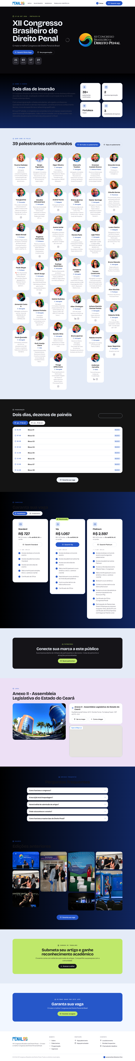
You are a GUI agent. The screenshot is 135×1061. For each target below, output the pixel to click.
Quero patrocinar (68, 661)
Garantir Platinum (106, 544)
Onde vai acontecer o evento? (40, 811)
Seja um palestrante (113, 145)
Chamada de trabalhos (109, 1046)
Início (30, 3)
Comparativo (36, 513)
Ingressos (48, 3)
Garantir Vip (68, 544)
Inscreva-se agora (68, 1014)
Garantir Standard (31, 544)
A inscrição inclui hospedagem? (41, 797)
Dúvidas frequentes (108, 1043)
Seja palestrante (82, 1040)
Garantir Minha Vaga (24, 52)
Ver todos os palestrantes (89, 145)
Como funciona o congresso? (40, 790)
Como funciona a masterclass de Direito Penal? (47, 818)
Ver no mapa (80, 719)
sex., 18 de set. (38, 423)
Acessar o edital (68, 966)
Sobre (53, 1040)
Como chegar (98, 719)
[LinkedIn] (75, 319)
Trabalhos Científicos (61, 3)
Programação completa (111, 416)
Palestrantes (38, 3)
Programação (55, 1046)
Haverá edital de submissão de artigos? (44, 804)
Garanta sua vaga (68, 480)
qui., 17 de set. (21, 423)
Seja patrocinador (83, 1043)
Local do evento (107, 1040)
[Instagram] (21, 217)
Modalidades (21, 513)
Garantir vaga (115, 3)
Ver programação (46, 52)
